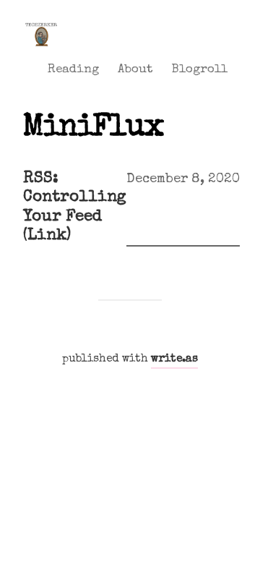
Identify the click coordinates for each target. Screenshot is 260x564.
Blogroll (199, 70)
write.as (174, 359)
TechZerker (41, 23)
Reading (73, 70)
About (135, 70)
